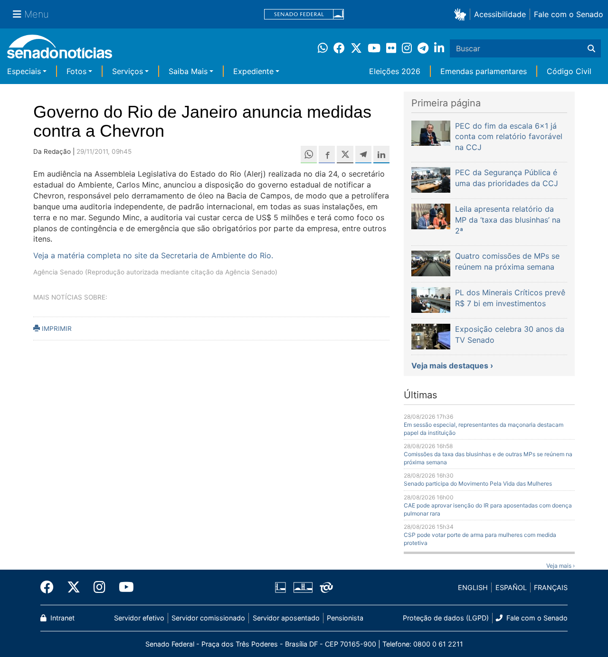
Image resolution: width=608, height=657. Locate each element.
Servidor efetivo (139, 618)
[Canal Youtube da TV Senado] (123, 587)
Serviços (127, 71)
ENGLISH (473, 587)
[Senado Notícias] (59, 50)
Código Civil (569, 71)
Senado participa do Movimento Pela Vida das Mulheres (478, 483)
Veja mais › (560, 565)
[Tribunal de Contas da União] (326, 587)
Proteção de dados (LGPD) (446, 618)
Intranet (61, 618)
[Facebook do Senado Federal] (50, 587)
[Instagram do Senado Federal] (99, 587)
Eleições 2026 (394, 71)
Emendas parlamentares (483, 71)
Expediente (253, 71)
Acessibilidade (500, 14)
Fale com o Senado (568, 14)
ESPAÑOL (511, 587)
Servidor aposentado (286, 618)
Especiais (24, 71)
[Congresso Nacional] (303, 587)
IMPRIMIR (56, 328)
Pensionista (345, 618)
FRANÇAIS (551, 587)
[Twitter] (73, 587)
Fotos (76, 71)
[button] (462, 14)
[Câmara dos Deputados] (280, 587)
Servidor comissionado (208, 618)
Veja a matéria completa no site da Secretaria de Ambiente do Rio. (153, 255)
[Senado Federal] (304, 14)
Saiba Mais (188, 71)
